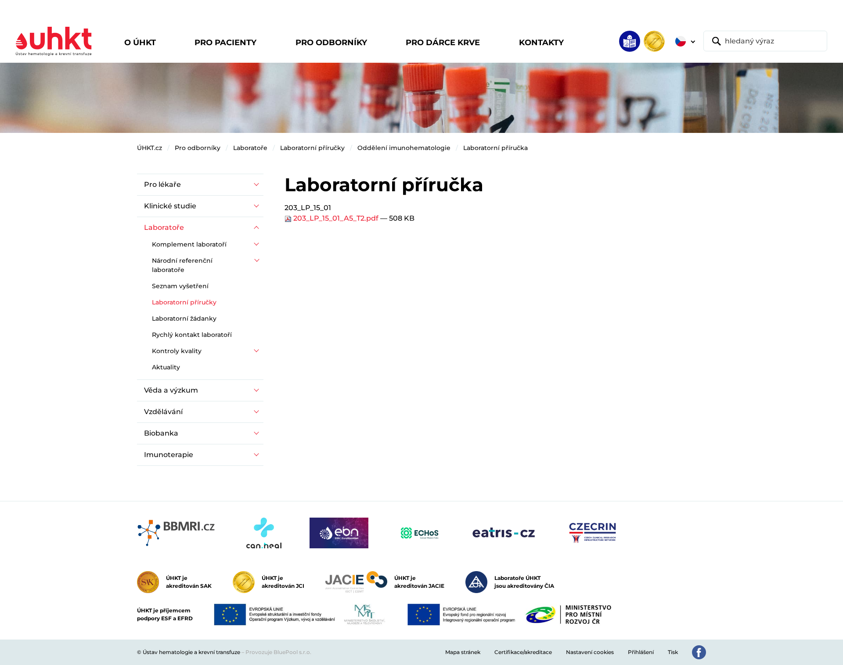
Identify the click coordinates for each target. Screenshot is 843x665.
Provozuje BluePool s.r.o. (278, 652)
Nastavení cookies (590, 652)
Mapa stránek (462, 652)
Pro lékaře (162, 184)
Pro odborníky (197, 148)
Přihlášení (641, 652)
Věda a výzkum (171, 390)
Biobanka (161, 433)
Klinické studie (170, 206)
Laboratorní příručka (495, 148)
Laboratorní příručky (312, 148)
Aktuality (166, 367)
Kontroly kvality (177, 351)
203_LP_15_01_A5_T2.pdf (336, 218)
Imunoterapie (168, 454)
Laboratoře (250, 148)
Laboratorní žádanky (184, 318)
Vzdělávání (163, 412)
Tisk (673, 652)
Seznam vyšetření (180, 286)
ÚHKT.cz (149, 148)
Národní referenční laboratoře (182, 265)
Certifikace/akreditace (523, 652)
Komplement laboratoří (189, 244)
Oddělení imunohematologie (403, 148)
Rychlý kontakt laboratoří (192, 335)
